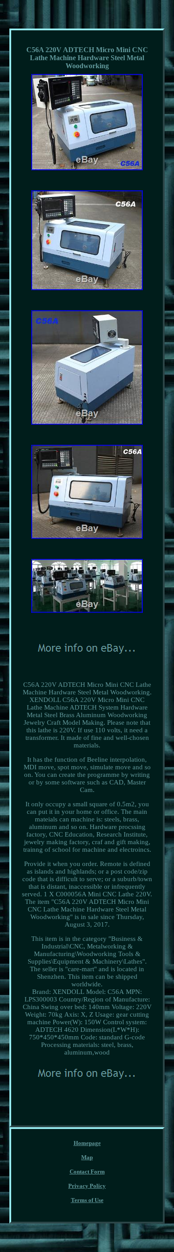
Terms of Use (87, 1200)
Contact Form (87, 1171)
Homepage (87, 1143)
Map (87, 1157)
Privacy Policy (87, 1185)
